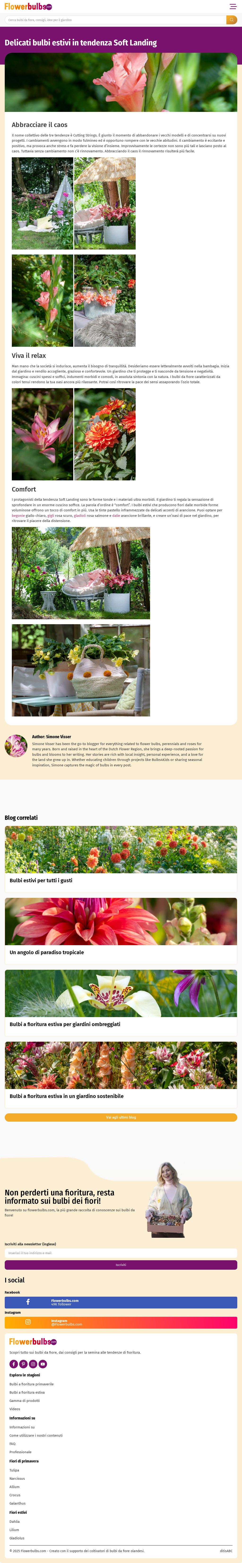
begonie (18, 516)
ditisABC (226, 1551)
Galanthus (17, 1503)
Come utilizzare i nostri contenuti (36, 1435)
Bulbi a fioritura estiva (27, 1392)
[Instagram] (33, 1364)
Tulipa (14, 1470)
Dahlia (14, 1521)
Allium (14, 1487)
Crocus (14, 1495)
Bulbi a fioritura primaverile (31, 1384)
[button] (233, 6)
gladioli (80, 516)
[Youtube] (43, 1364)
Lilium (14, 1530)
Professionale (20, 1452)
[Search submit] (231, 19)
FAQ (12, 1444)
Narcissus (17, 1478)
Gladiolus (16, 1538)
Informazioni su (22, 1427)
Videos (14, 1409)
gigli (51, 516)
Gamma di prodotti (24, 1401)
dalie (116, 516)
